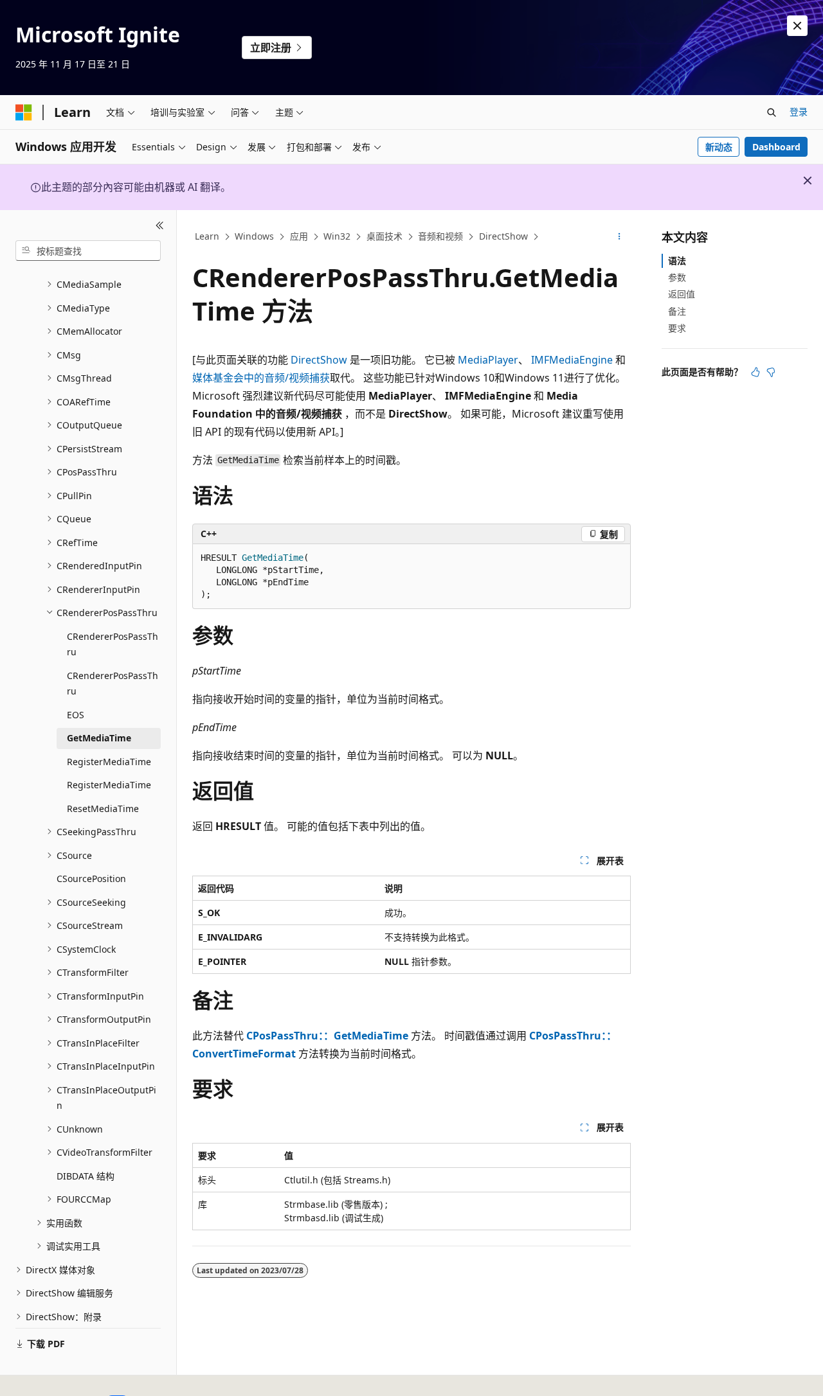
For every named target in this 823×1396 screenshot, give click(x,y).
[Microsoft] (23, 112)
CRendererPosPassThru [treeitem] (112, 644)
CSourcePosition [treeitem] (91, 878)
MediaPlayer (488, 360)
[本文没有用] (771, 372)
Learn (207, 236)
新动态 (718, 147)
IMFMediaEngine (572, 360)
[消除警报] (797, 25)
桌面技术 (384, 236)
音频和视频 (440, 236)
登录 (799, 111)
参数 (677, 277)
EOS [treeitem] (75, 715)
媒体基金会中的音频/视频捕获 (261, 378)
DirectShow (503, 236)
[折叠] (160, 225)
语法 (677, 260)
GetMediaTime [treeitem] (99, 738)
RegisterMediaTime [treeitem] (109, 761)
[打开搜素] (771, 112)
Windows (254, 236)
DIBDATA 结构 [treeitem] (85, 1176)
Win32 (336, 236)
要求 (677, 328)
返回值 (681, 294)
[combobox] (88, 250)
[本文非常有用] (755, 372)
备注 (677, 311)
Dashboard (776, 147)
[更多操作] (619, 237)
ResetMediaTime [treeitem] (103, 808)
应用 (299, 236)
